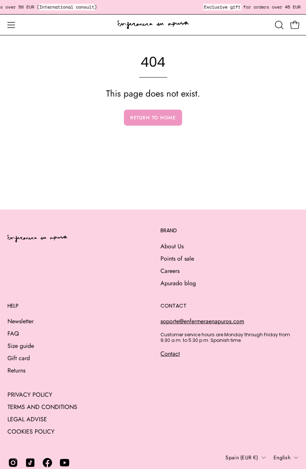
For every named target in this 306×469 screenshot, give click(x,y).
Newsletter (20, 321)
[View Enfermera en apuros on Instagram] (13, 462)
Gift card (18, 358)
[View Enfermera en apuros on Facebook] (47, 462)
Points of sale (177, 258)
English (282, 457)
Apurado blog (178, 283)
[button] (278, 25)
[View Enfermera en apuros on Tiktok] (30, 462)
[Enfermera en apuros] (153, 25)
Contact (170, 353)
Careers (169, 271)
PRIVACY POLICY (29, 394)
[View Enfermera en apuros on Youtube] (64, 462)
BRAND (168, 230)
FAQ (13, 333)
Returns (16, 370)
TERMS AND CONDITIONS (42, 407)
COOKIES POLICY (30, 431)
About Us (172, 246)
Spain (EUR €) (241, 457)
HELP (13, 306)
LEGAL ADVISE (27, 419)
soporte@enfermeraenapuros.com (202, 321)
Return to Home (152, 117)
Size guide (20, 345)
